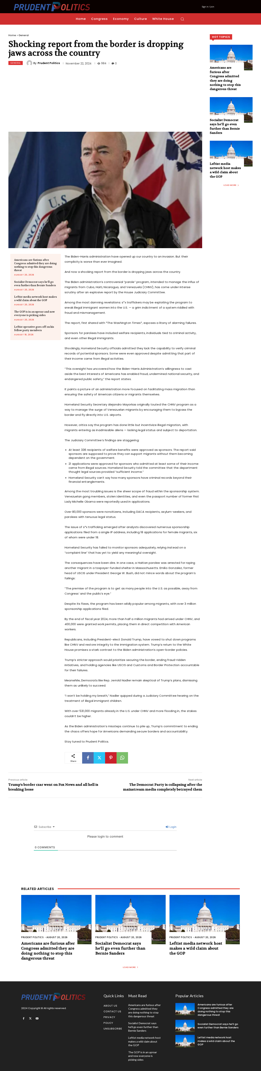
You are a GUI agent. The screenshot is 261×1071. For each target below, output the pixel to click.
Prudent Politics (49, 63)
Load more (230, 185)
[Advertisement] (105, 99)
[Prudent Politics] (30, 63)
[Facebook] (88, 758)
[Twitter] (99, 758)
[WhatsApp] (122, 758)
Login (172, 826)
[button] (182, 19)
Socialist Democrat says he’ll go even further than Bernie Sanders (35, 283)
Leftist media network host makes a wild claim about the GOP (35, 298)
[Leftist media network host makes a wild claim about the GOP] (231, 153)
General (24, 35)
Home (12, 35)
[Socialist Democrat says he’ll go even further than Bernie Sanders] (231, 110)
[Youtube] (37, 1018)
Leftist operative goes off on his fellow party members (34, 328)
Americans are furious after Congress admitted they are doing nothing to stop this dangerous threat (35, 265)
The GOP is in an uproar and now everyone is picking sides (34, 313)
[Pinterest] (111, 758)
